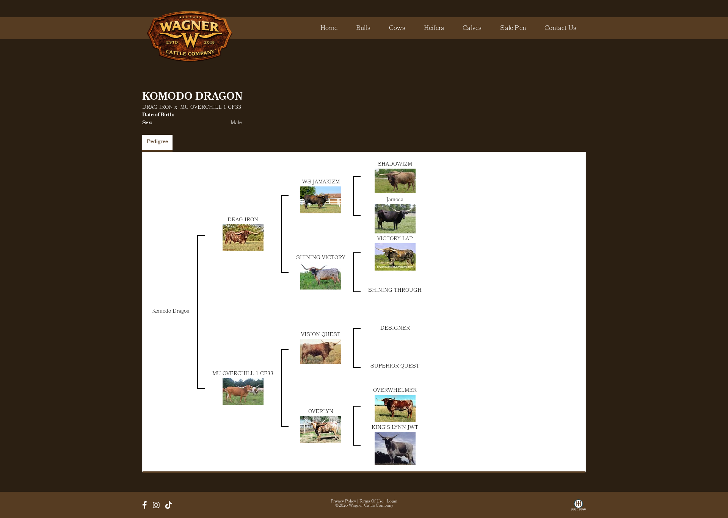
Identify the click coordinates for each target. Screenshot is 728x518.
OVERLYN (320, 412)
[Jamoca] (395, 219)
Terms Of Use (371, 501)
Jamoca (394, 200)
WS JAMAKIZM (321, 182)
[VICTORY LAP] (395, 257)
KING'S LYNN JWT (395, 428)
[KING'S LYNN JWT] (395, 448)
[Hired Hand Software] (578, 507)
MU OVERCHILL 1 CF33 (210, 107)
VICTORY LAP (395, 239)
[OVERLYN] (320, 430)
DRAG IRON (157, 107)
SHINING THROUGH (395, 290)
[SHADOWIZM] (395, 181)
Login (392, 501)
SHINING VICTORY (320, 258)
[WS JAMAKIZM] (320, 200)
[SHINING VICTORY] (320, 276)
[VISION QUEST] (320, 351)
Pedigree (157, 142)
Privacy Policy (343, 501)
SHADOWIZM (395, 164)
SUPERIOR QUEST (394, 366)
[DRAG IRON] (243, 238)
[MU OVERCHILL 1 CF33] (243, 392)
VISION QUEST (320, 335)
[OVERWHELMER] (395, 408)
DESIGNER (395, 328)
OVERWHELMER (395, 391)
